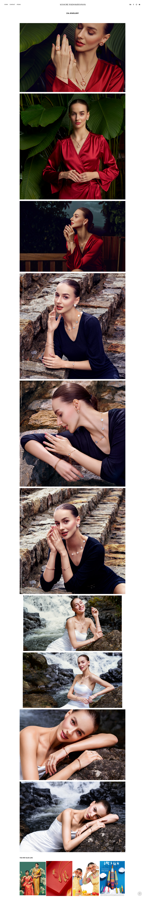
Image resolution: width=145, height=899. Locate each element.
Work (6, 4)
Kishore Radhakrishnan (73, 4)
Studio (19, 4)
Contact (12, 4)
